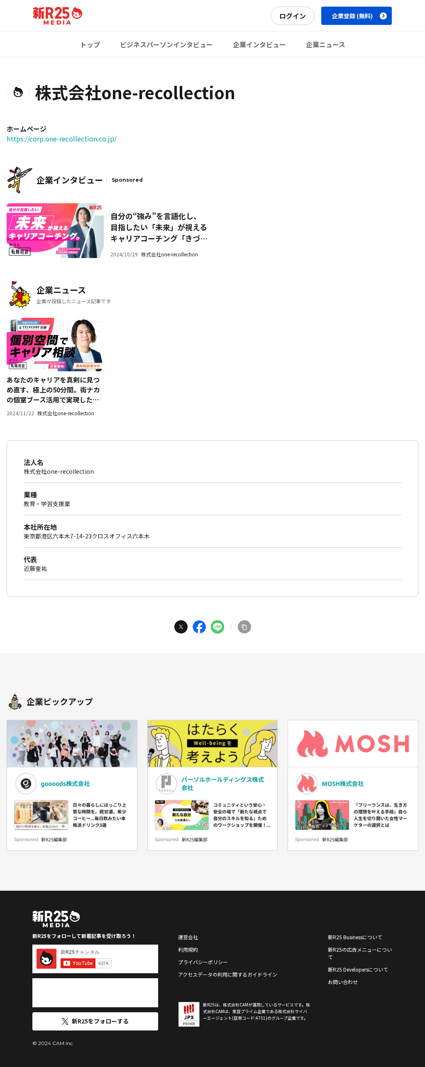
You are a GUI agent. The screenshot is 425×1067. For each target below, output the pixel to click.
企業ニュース (325, 44)
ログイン (292, 16)
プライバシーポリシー (203, 961)
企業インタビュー (259, 44)
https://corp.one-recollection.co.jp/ (62, 139)
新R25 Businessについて (355, 936)
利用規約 (188, 949)
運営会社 (188, 936)
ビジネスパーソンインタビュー (166, 44)
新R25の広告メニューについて (360, 953)
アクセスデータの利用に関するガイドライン (227, 974)
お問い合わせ (343, 981)
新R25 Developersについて (358, 969)
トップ (90, 44)
